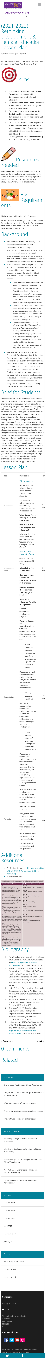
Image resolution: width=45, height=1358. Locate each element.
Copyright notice (30, 1349)
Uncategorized (10, 1277)
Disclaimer (5, 1349)
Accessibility (5, 1353)
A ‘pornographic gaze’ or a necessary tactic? (21, 1103)
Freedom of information (20, 1353)
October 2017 (9, 1218)
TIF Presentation (26, 481)
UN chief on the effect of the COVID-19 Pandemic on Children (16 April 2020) (25, 871)
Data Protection (16, 1349)
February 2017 (10, 1234)
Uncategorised (10, 1269)
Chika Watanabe (9, 54)
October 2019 (9, 1202)
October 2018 (9, 1210)
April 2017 (8, 1226)
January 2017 (9, 1241)
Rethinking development (14, 1261)
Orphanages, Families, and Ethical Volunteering (23, 1085)
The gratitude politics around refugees (20, 1119)
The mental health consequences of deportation (23, 1111)
